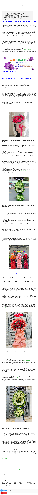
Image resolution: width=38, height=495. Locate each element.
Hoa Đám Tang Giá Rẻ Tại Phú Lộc (30, 483)
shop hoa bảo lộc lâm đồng (10, 469)
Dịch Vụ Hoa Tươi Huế (23, 170)
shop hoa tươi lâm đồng (31, 465)
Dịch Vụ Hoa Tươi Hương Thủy (16, 236)
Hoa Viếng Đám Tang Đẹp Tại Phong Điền (12, 273)
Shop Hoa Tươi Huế (7, 493)
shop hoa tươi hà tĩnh (9, 465)
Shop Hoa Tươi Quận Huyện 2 (19, 5)
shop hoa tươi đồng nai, (26, 462)
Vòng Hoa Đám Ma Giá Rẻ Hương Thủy (8, 477)
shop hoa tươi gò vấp (5, 458)
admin (5, 485)
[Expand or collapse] (32, 12)
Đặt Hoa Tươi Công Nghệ (26, 360)
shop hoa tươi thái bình (23, 465)
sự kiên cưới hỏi (32, 462)
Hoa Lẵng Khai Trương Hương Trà (11, 71)
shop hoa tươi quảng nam (16, 465)
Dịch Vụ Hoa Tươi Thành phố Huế (8, 381)
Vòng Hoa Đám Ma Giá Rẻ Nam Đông (30, 477)
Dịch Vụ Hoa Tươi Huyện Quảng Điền (10, 307)
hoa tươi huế (16, 377)
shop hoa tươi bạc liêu (9, 462)
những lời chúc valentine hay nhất (19, 469)
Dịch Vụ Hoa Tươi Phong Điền (27, 49)
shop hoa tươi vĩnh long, (16, 462)
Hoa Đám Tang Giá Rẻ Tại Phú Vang (19, 483)
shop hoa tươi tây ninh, (7, 470)
